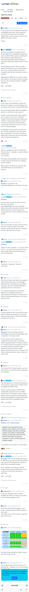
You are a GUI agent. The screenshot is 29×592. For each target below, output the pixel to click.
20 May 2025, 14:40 (16, 562)
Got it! (14, 578)
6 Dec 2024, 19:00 (17, 28)
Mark (4, 49)
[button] (2, 589)
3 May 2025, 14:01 (16, 506)
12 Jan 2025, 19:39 (10, 147)
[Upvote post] (24, 45)
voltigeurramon (6, 491)
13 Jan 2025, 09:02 (21, 242)
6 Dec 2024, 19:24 (20, 49)
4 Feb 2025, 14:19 (16, 277)
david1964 (5, 28)
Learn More (6, 575)
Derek (4, 145)
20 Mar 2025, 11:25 (21, 380)
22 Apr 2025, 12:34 (21, 456)
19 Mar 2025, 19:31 (16, 365)
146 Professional (5, 18)
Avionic (5, 277)
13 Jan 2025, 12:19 (16, 261)
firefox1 (4, 101)
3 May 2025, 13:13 (19, 491)
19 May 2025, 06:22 (16, 527)
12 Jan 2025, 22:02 (16, 181)
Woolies (5, 562)
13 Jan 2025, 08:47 (16, 222)
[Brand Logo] (10, 4)
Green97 (5, 310)
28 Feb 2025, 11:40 (16, 329)
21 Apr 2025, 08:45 (16, 420)
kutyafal (5, 420)
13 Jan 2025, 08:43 (21, 197)
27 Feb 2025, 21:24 (16, 310)
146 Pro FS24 (15, 423)
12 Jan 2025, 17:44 (16, 101)
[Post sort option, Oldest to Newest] (3, 23)
